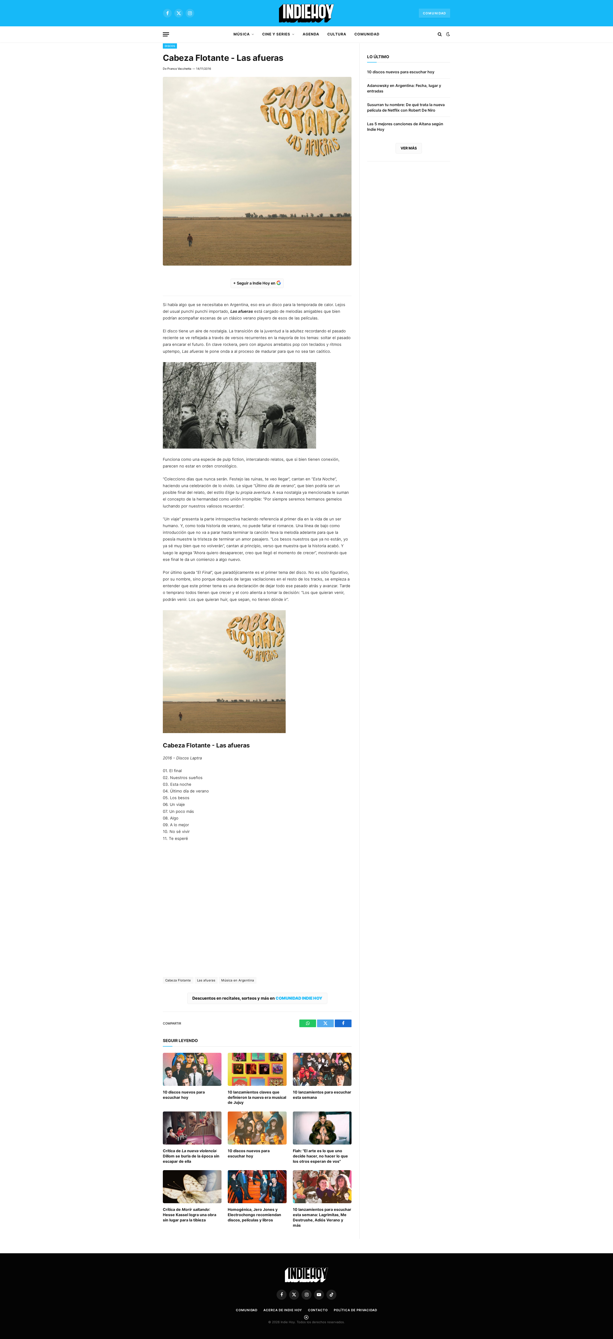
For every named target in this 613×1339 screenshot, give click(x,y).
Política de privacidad (355, 1310)
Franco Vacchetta (179, 68)
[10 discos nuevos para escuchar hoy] (192, 1069)
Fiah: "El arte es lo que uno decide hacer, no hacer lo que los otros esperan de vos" (320, 1156)
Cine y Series (276, 34)
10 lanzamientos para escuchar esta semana (322, 1095)
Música (241, 34)
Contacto (318, 1310)
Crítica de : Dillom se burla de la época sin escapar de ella (191, 1156)
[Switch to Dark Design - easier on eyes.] (447, 34)
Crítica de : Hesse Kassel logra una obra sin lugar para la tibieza (189, 1214)
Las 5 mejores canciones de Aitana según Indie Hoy (405, 126)
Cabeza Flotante (178, 980)
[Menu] (166, 34)
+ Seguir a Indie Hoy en (254, 283)
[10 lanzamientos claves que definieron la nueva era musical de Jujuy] (257, 1069)
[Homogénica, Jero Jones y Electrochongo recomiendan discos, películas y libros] (257, 1186)
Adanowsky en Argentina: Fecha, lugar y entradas (404, 88)
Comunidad (434, 13)
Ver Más (409, 148)
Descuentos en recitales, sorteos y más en (257, 998)
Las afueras (206, 980)
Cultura (336, 34)
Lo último (378, 56)
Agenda (311, 34)
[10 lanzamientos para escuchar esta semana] (322, 1069)
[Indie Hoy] (306, 13)
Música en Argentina (237, 980)
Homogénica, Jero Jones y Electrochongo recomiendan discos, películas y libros (254, 1214)
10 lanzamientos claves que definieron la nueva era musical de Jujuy (257, 1097)
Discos (170, 46)
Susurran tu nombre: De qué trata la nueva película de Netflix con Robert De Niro (406, 107)
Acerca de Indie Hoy (282, 1310)
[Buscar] (440, 34)
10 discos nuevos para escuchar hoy (184, 1095)
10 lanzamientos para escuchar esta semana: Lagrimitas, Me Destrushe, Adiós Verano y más (322, 1217)
